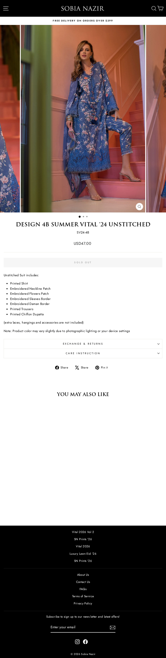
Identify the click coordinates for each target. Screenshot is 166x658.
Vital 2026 (83, 546)
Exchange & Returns (83, 343)
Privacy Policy (83, 603)
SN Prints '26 (83, 539)
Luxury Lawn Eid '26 (83, 553)
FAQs (83, 589)
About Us (83, 574)
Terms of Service (83, 596)
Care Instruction (83, 353)
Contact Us (83, 582)
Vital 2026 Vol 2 (83, 532)
